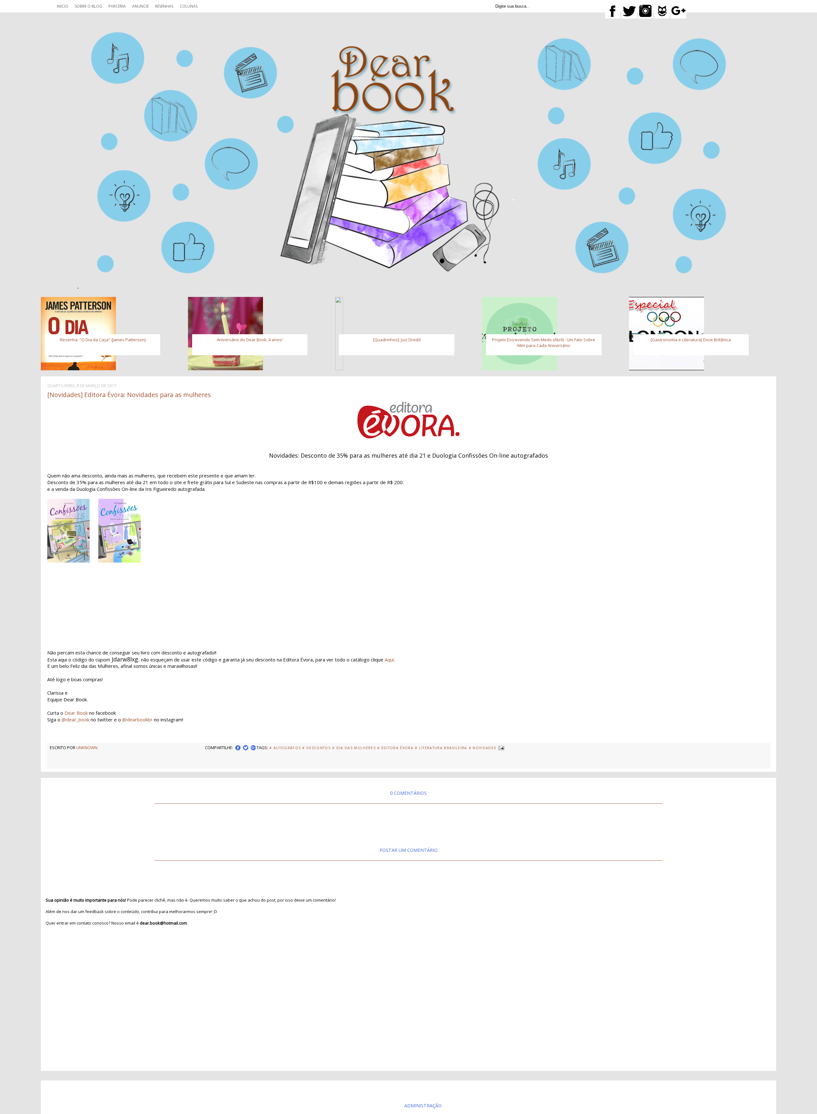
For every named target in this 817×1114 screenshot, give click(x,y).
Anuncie (140, 6)
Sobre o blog (88, 6)
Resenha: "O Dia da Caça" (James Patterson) (103, 340)
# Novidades (482, 748)
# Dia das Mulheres (354, 748)
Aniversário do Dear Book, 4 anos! (249, 340)
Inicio (62, 6)
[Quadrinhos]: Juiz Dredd (397, 340)
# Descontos (316, 748)
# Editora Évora (395, 748)
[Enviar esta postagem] (500, 747)
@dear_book (75, 719)
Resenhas (164, 6)
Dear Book (76, 713)
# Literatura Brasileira (441, 748)
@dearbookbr (137, 719)
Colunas (189, 6)
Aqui (389, 659)
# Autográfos (285, 748)
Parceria (117, 6)
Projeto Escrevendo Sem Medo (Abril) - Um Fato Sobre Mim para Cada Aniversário (543, 342)
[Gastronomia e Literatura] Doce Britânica (691, 340)
